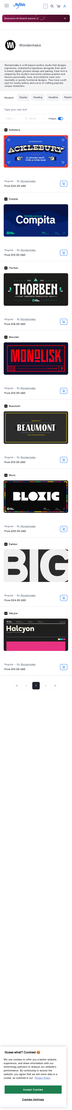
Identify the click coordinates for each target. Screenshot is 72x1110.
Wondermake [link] (28, 181)
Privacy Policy (42, 1078)
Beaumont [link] (14, 406)
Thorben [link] (13, 268)
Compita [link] (13, 199)
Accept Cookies (33, 1089)
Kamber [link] (13, 544)
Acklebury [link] (14, 129)
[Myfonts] (19, 7)
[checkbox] (60, 118)
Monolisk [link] (14, 337)
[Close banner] (65, 18)
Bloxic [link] (12, 475)
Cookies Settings (33, 1099)
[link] (58, 6)
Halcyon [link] (13, 613)
